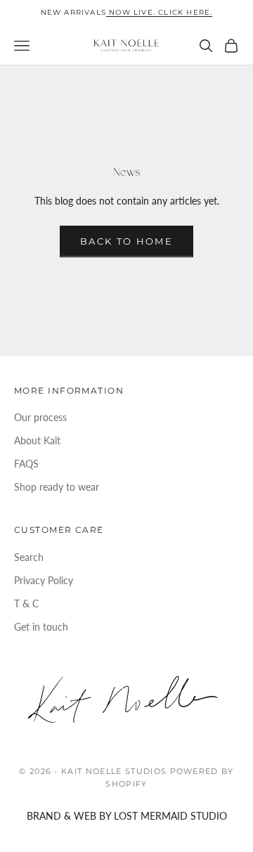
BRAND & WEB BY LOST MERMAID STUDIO (127, 816)
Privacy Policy (43, 580)
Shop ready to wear (56, 487)
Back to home (126, 241)
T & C (26, 603)
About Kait (37, 440)
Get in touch (41, 627)
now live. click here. (159, 12)
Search (29, 557)
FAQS (26, 464)
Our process (40, 417)
